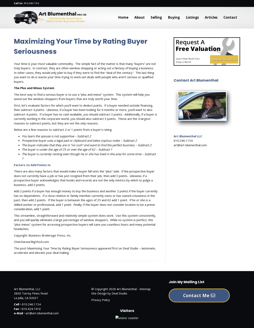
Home (123, 17)
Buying (174, 17)
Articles (211, 17)
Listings (192, 17)
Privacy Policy (100, 300)
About (139, 17)
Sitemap (145, 289)
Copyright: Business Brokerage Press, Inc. (42, 235)
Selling (156, 17)
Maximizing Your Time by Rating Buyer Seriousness (62, 248)
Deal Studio (119, 293)
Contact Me (197, 295)
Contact (230, 17)
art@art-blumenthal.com (190, 145)
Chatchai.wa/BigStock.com (31, 242)
